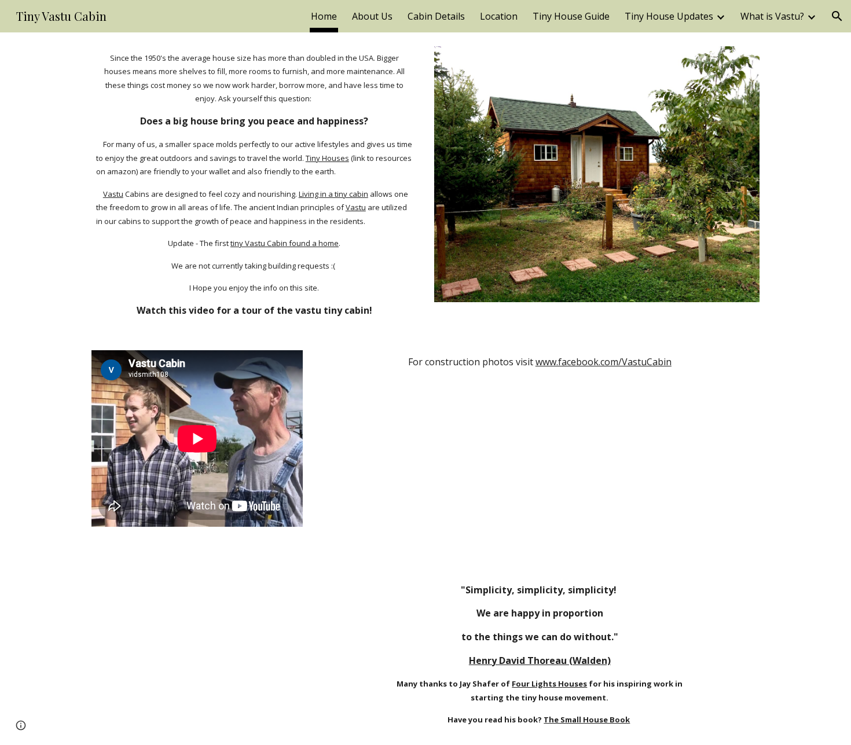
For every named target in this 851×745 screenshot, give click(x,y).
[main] (254, 184)
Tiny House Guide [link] (571, 16)
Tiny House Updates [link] (669, 16)
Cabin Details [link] (436, 16)
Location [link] (499, 16)
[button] (837, 16)
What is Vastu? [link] (772, 16)
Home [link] (324, 16)
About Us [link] (372, 16)
